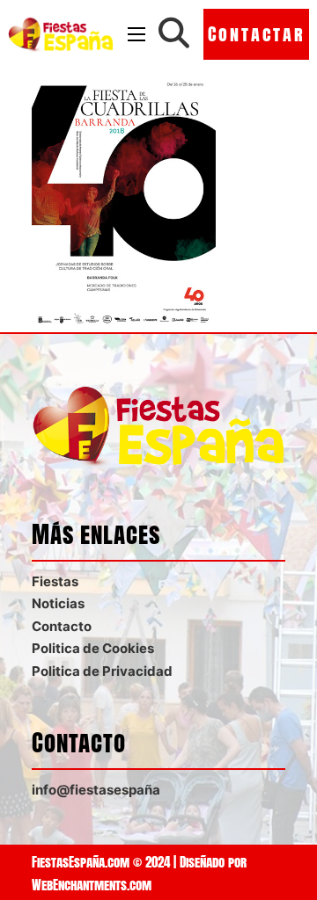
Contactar (257, 33)
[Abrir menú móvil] (136, 34)
